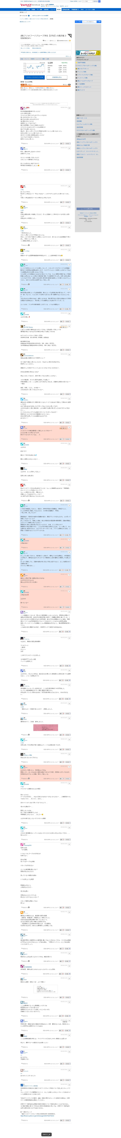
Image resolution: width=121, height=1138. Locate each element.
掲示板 (59, 9)
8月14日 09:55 (64, 1034)
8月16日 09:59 (64, 766)
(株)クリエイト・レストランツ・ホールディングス (88, 154)
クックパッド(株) (82, 78)
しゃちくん (26, 639)
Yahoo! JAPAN (73, 1)
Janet (25, 704)
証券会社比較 (66, 9)
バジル (25, 428)
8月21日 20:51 (64, 249)
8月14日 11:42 (64, 978)
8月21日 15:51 (64, 325)
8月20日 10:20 (64, 426)
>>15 (22, 743)
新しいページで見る (25, 48)
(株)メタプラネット (83, 68)
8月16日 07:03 (64, 782)
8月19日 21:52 (64, 484)
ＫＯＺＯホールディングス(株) (86, 130)
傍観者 (25, 469)
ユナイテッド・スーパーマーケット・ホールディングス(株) (88, 151)
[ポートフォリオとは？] (29, 16)
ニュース (53, 9)
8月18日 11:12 (64, 590)
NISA (82, 9)
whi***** (25, 767)
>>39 (22, 253)
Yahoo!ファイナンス (84, 213)
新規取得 (51, 4)
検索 (99, 1)
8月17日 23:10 (64, 637)
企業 (48, 58)
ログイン (43, 6)
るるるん (26, 399)
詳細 (22, 58)
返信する (25, 143)
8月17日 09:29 (64, 684)
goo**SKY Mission (28, 327)
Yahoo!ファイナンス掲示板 (31, 1085)
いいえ (68, 143)
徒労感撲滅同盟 (28, 967)
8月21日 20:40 (64, 264)
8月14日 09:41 (64, 1051)
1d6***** (26, 1021)
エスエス (26, 1071)
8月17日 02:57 (64, 703)
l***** (25, 187)
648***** (26, 208)
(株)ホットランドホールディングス (87, 148)
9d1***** (26, 149)
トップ (22, 9)
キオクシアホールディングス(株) (87, 65)
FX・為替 (39, 9)
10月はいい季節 (28, 755)
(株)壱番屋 (80, 127)
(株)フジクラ (81, 90)
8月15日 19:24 (64, 843)
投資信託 (46, 9)
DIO (25, 671)
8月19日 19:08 (64, 504)
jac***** (25, 740)
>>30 (22, 231)
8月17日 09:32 (64, 669)
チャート (27, 58)
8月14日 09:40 (64, 1069)
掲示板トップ (23, 12)
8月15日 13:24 (64, 934)
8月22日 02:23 (64, 227)
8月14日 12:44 (64, 965)
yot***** (25, 935)
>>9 (22, 938)
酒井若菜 (96, 1)
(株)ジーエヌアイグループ (85, 81)
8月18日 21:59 (64, 551)
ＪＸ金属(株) (81, 84)
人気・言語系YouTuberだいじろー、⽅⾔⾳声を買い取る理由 (35, 1)
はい (62, 143)
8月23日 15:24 (64, 107)
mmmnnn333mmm (29, 355)
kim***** (25, 575)
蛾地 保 (25, 1003)
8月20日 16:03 (64, 398)
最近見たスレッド (24, 21)
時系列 (32, 58)
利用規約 (86, 216)
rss (69, 40)
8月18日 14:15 (64, 574)
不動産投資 (74, 9)
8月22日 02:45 (64, 206)
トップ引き (26, 251)
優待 (43, 58)
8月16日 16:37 (64, 739)
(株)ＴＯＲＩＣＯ (82, 118)
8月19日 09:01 (64, 539)
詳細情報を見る (57, 77)
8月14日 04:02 (64, 1084)
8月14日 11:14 (64, 1001)
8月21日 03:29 (64, 354)
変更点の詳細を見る (36, 48)
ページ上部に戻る (88, 208)
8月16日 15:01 (64, 753)
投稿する (45, 1134)
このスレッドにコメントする (34, 77)
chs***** (25, 1052)
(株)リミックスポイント (84, 87)
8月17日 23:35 (64, 611)
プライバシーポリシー (83, 215)
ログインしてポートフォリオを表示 (40, 15)
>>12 (22, 786)
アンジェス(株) (81, 71)
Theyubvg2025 (27, 845)
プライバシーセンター (94, 215)
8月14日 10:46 (64, 1020)
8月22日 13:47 (64, 185)
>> (21, 1055)
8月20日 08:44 (64, 467)
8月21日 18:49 (64, 288)
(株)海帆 (79, 121)
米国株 (33, 9)
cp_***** (26, 265)
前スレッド (68, 56)
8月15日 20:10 (64, 827)
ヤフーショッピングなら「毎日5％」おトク (57, 6)
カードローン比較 (90, 9)
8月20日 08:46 (64, 443)
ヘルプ (79, 1)
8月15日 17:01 (64, 911)
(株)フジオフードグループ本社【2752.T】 (39, 18)
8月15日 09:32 (64, 952)
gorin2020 (26, 314)
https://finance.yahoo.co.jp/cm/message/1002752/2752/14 (37, 1116)
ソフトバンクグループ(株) (85, 74)
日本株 (28, 9)
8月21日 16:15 (64, 313)
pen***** (26, 612)
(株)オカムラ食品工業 (83, 145)
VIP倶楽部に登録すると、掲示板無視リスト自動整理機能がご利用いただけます (38, 52)
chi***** (25, 109)
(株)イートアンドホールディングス (87, 142)
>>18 (22, 707)
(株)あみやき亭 (81, 139)
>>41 (22, 189)
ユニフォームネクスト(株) (84, 124)
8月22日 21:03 (64, 147)
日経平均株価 (81, 62)
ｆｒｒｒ (26, 913)
